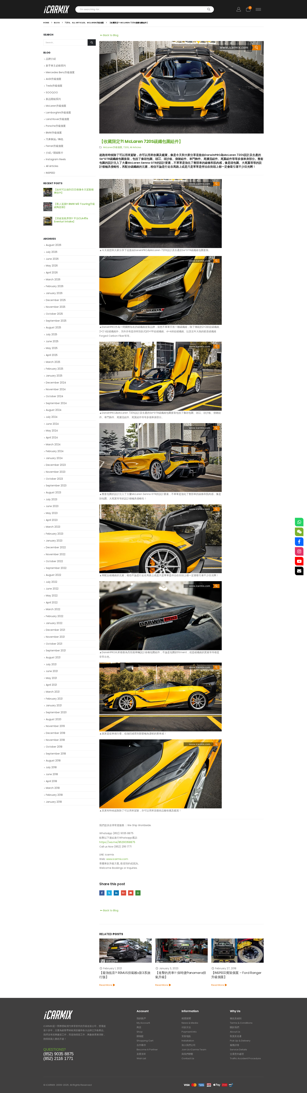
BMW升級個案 (54, 132)
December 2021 (55, 630)
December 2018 (55, 733)
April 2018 (51, 781)
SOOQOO (52, 92)
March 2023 (53, 527)
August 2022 (53, 575)
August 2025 (53, 327)
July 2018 (51, 767)
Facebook (101, 892)
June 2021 (52, 671)
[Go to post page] (125, 951)
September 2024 (56, 403)
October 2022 (54, 561)
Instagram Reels (56, 159)
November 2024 (56, 389)
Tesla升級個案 (54, 85)
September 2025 (56, 320)
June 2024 (52, 424)
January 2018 (54, 802)
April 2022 (52, 602)
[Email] (299, 571)
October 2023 (54, 479)
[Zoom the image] (58, 1011)
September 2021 (56, 650)
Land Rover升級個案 (57, 119)
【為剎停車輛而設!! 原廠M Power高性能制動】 (236, 975)
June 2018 (52, 774)
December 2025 (56, 300)
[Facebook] (299, 541)
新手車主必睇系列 (56, 65)
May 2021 (51, 678)
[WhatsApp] (299, 522)
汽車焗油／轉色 (54, 139)
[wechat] (299, 532)
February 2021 (54, 698)
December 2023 (56, 465)
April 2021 (51, 685)
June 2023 (52, 506)
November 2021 (55, 637)
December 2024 (56, 382)
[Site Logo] (56, 9)
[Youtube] (299, 561)
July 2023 (51, 499)
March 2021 (53, 692)
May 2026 (52, 265)
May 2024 (52, 430)
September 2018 (56, 753)
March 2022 (53, 609)
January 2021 (54, 705)
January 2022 (54, 623)
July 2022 (51, 582)
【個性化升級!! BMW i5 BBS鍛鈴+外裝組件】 (74, 220)
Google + (123, 892)
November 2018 (55, 740)
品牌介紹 (51, 59)
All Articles (135, 147)
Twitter (109, 892)
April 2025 (52, 355)
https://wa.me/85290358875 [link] (117, 842)
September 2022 (56, 568)
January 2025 (54, 375)
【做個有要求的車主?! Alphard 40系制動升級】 (74, 205)
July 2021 (51, 664)
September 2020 (56, 712)
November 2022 (55, 554)
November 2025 (55, 307)
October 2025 (54, 314)
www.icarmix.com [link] (117, 859)
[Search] (209, 9)
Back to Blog (110, 35)
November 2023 (55, 472)
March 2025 (53, 362)
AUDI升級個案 (53, 79)
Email (130, 892)
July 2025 (51, 334)
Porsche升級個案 (56, 126)
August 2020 (53, 719)
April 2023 (52, 520)
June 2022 (52, 588)
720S (126, 147)
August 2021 (53, 657)
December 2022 (56, 547)
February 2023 (54, 533)
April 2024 (52, 437)
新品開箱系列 (53, 99)
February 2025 (54, 368)
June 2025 (52, 341)
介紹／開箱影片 (54, 152)
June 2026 (52, 259)
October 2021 (54, 644)
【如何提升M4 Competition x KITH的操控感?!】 (75, 191)
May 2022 (52, 595)
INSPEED (50, 173)
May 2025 (52, 348)
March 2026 (53, 279)
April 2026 (52, 272)
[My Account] (239, 9)
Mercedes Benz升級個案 (60, 72)
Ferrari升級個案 (54, 146)
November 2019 (55, 726)
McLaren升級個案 (112, 147)
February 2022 (54, 616)
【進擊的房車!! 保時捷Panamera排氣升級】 (124, 975)
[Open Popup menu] (258, 9)
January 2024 (54, 458)
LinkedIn (116, 892)
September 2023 (56, 485)
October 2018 (54, 746)
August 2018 (53, 760)
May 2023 (52, 513)
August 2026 (53, 245)
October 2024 (54, 396)
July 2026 (51, 252)
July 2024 (52, 417)
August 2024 (53, 410)
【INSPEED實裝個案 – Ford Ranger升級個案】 (180, 975)
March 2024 (53, 444)
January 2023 (54, 540)
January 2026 (54, 293)
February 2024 (55, 451)
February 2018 (54, 795)
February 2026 (54, 286)
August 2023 (53, 492)
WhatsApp (138, 892)
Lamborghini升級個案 (58, 112)
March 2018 (53, 788)
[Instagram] (299, 551)
